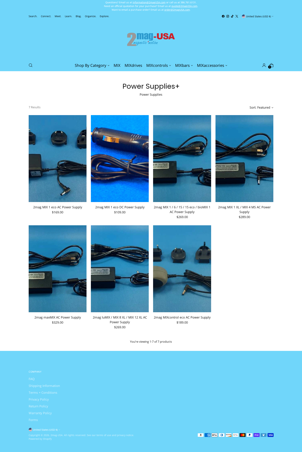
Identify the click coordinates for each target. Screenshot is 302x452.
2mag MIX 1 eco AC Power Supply (57, 207)
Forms (33, 420)
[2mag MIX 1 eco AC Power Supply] (58, 158)
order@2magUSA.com (177, 9)
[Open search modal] (30, 65)
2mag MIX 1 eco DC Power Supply (120, 207)
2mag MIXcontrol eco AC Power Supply (182, 317)
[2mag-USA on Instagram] (227, 16)
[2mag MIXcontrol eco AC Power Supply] (182, 268)
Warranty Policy (40, 413)
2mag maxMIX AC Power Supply (57, 317)
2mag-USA (57, 435)
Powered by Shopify (40, 438)
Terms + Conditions (43, 392)
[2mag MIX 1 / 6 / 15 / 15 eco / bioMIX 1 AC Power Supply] (182, 158)
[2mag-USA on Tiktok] (232, 16)
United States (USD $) (258, 16)
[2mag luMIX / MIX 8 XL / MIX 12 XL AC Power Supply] (120, 268)
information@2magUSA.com (149, 2)
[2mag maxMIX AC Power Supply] (58, 268)
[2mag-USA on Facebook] (223, 16)
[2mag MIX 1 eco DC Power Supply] (120, 158)
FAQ (32, 379)
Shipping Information (44, 386)
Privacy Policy (39, 399)
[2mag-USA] (151, 39)
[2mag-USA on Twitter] (236, 16)
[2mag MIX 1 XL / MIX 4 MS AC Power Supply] (244, 158)
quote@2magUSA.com (184, 6)
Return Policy (38, 406)
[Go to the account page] (264, 65)
